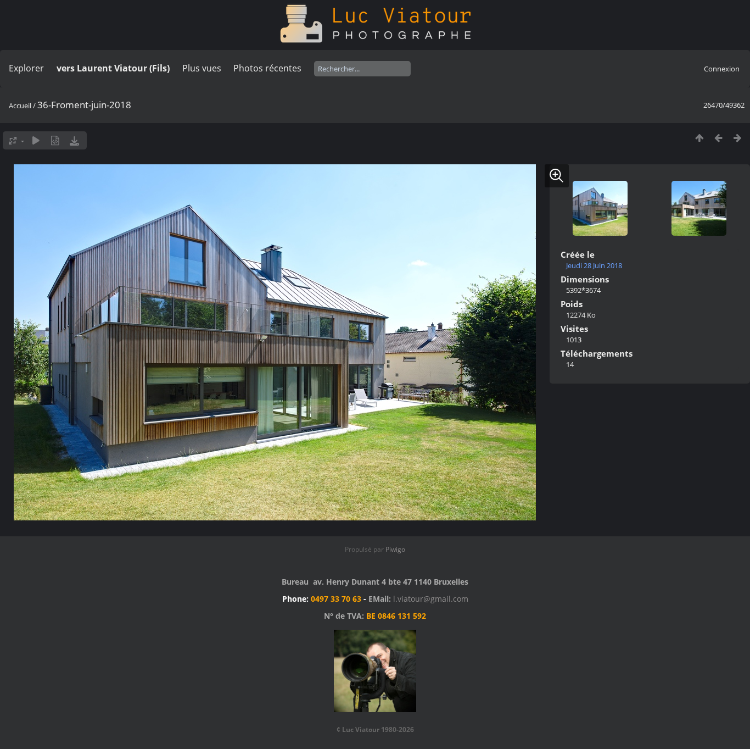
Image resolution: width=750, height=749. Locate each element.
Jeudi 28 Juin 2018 (594, 265)
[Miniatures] (699, 137)
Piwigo (395, 549)
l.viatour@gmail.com (430, 598)
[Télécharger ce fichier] (74, 140)
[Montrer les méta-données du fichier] (55, 140)
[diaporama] (36, 140)
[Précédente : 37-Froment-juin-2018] (718, 137)
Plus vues (201, 68)
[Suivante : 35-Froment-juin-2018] (737, 137)
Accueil (20, 105)
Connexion (722, 69)
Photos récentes (267, 68)
